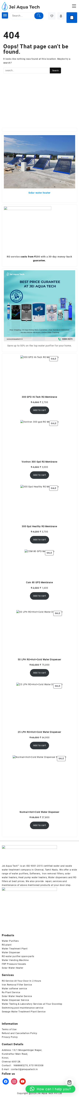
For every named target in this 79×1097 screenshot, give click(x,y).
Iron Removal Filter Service (17, 984)
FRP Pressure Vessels (14, 964)
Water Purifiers (10, 941)
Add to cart (39, 410)
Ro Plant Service (11, 992)
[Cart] (72, 17)
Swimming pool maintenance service (22, 1008)
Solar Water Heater (12, 968)
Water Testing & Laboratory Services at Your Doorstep (32, 1004)
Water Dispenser (11, 952)
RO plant (6, 945)
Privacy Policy (10, 1037)
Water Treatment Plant (15, 948)
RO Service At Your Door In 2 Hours (21, 981)
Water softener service (14, 988)
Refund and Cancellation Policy (19, 1033)
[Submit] (38, 15)
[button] (50, 1089)
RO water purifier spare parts (18, 956)
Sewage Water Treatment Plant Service (24, 1011)
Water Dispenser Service (15, 1000)
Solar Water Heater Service (17, 996)
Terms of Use (9, 1029)
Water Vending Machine (15, 960)
